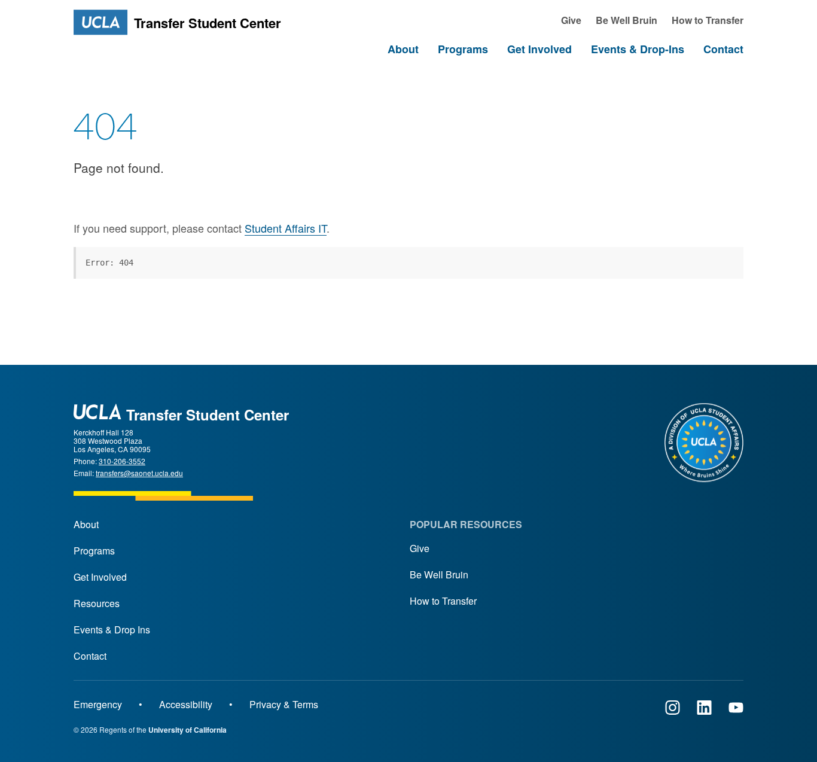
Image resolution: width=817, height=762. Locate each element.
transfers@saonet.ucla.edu (139, 473)
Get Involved (100, 577)
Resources (97, 603)
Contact (90, 656)
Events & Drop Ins (112, 629)
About (86, 524)
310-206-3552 (122, 461)
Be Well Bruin (439, 574)
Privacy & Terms (283, 704)
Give (419, 548)
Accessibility (185, 704)
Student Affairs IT (286, 228)
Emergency (98, 704)
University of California (187, 729)
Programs (94, 550)
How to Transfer (443, 601)
